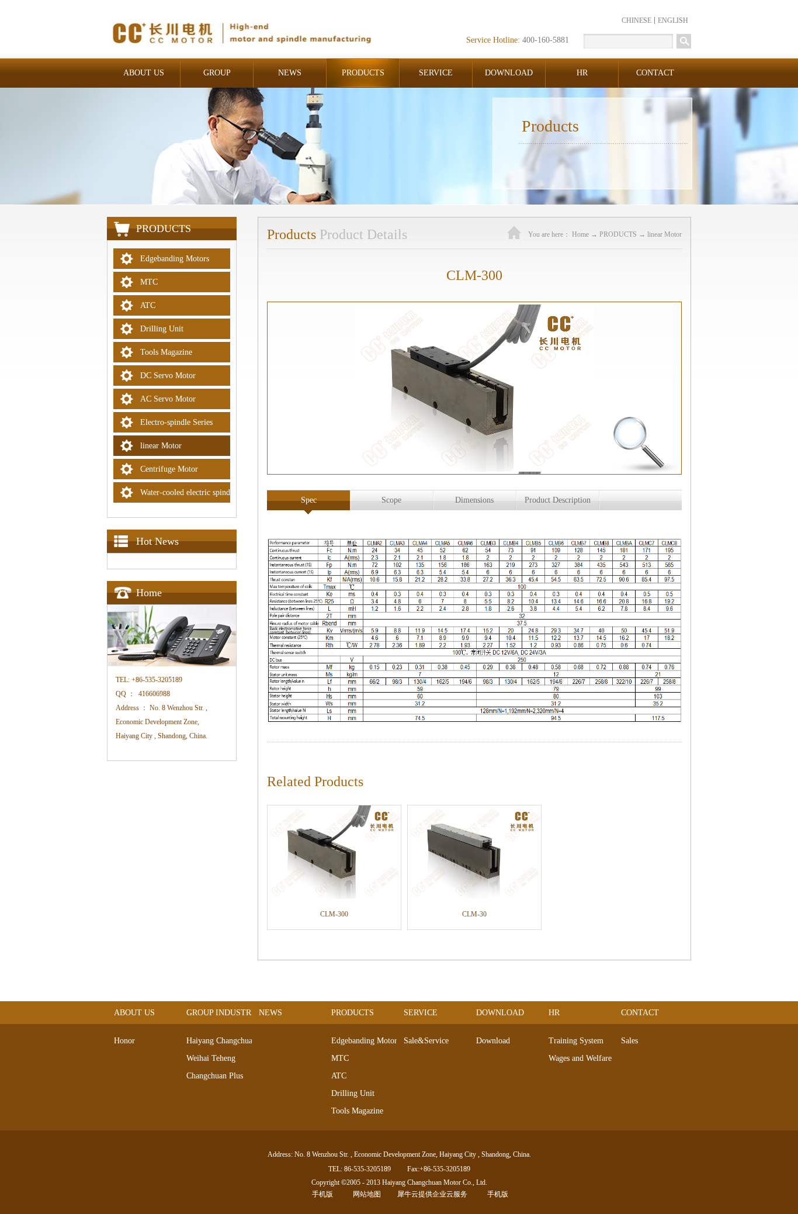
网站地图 (365, 1194)
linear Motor (664, 234)
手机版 (320, 1194)
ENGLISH (673, 20)
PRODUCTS (618, 234)
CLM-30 (474, 914)
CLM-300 (334, 914)
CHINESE (636, 20)
